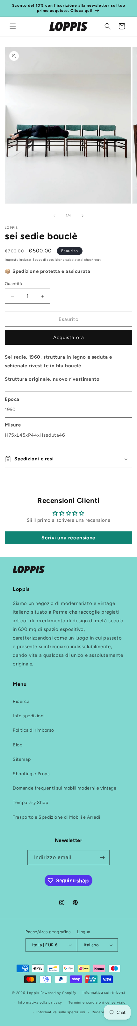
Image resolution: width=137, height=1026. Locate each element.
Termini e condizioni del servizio (97, 1002)
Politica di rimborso (33, 730)
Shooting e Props (31, 773)
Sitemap (22, 759)
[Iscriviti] (102, 857)
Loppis (33, 993)
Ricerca (21, 701)
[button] (13, 26)
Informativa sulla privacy (40, 1002)
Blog (17, 745)
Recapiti (99, 1012)
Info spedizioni (29, 716)
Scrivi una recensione (68, 538)
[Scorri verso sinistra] (54, 216)
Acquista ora (68, 337)
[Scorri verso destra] (83, 216)
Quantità (13, 283)
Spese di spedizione (48, 260)
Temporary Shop (30, 802)
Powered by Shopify (58, 993)
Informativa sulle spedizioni (60, 1012)
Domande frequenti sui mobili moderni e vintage (65, 788)
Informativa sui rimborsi (104, 992)
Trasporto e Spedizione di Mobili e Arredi (56, 817)
